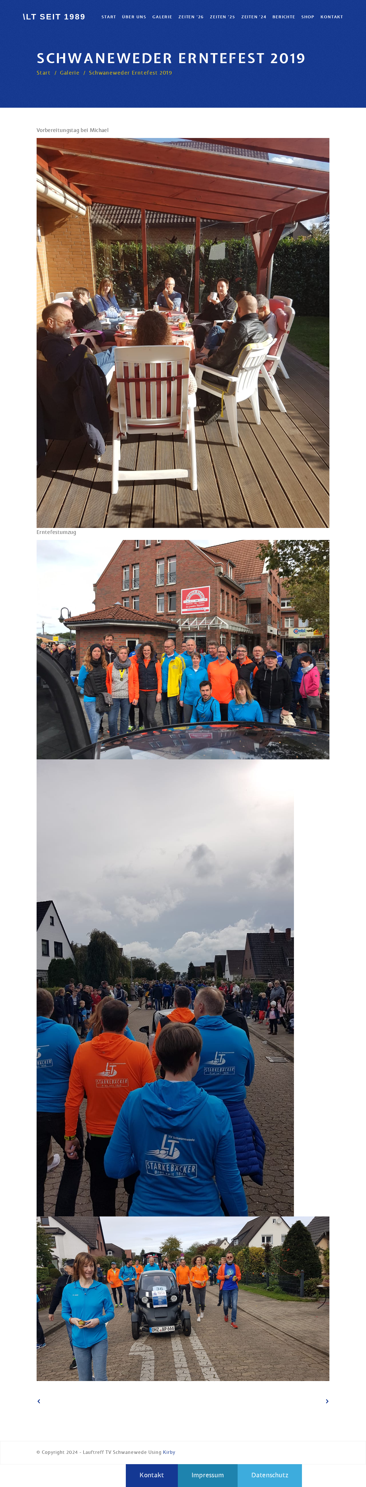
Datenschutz (269, 1475)
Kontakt (332, 17)
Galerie (162, 17)
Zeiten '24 (253, 17)
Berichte (283, 17)
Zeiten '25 (222, 17)
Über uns (134, 17)
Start (109, 17)
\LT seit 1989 (54, 16)
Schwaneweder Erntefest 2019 (130, 73)
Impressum (208, 1475)
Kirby (169, 1452)
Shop (308, 17)
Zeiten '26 (191, 17)
